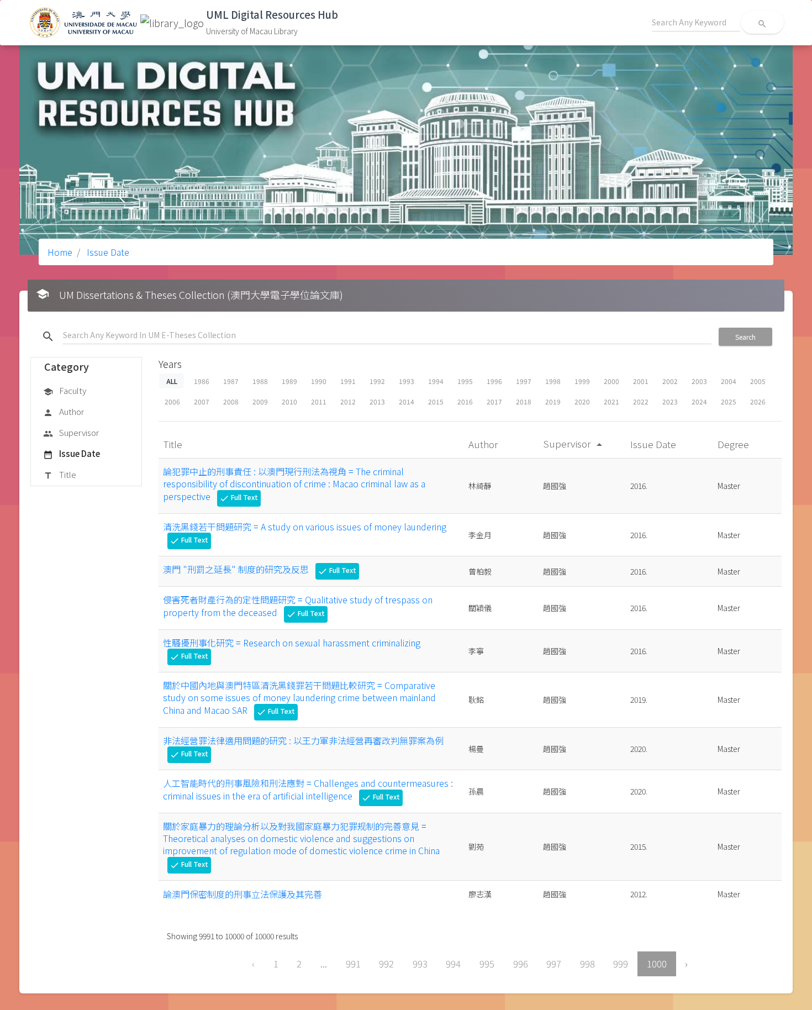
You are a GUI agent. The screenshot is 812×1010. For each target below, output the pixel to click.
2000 (611, 381)
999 (620, 963)
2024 (699, 401)
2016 (465, 401)
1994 (436, 381)
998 (587, 963)
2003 (699, 381)
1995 (465, 381)
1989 (289, 381)
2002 (670, 381)
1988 (260, 381)
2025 (728, 401)
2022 (640, 401)
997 (553, 963)
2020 (582, 401)
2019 (553, 401)
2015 (436, 401)
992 (386, 963)
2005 (758, 381)
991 (353, 963)
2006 (172, 401)
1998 (553, 381)
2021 (611, 401)
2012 (348, 401)
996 (520, 963)
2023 (670, 401)
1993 (406, 381)
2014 (406, 401)
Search (745, 336)
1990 (318, 381)
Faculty (64, 390)
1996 (494, 381)
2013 (377, 401)
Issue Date (107, 252)
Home (60, 252)
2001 (640, 381)
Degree (734, 444)
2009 (260, 401)
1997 (523, 381)
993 (420, 963)
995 (486, 963)
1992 (377, 381)
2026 (758, 401)
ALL (171, 381)
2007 (201, 401)
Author (63, 411)
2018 (523, 401)
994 (453, 963)
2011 (318, 401)
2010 (289, 401)
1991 (348, 381)
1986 (201, 381)
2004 (728, 381)
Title (59, 474)
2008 (231, 401)
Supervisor (71, 432)
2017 (494, 401)
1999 (582, 381)
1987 (231, 381)
